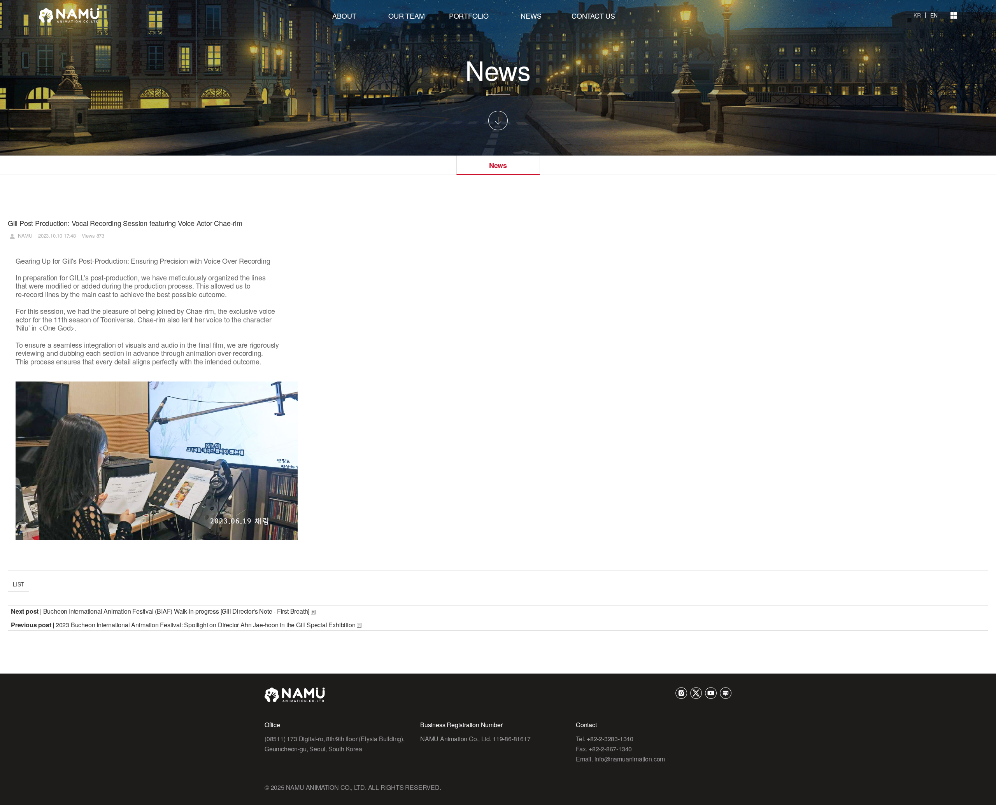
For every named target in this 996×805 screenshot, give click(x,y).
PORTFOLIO (469, 15)
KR (917, 15)
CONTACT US (593, 15)
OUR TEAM (406, 15)
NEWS (531, 15)
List (18, 584)
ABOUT (344, 15)
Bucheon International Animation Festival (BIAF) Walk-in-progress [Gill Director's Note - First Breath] (176, 611)
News (498, 165)
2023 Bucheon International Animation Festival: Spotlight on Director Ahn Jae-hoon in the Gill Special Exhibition (206, 624)
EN (934, 15)
